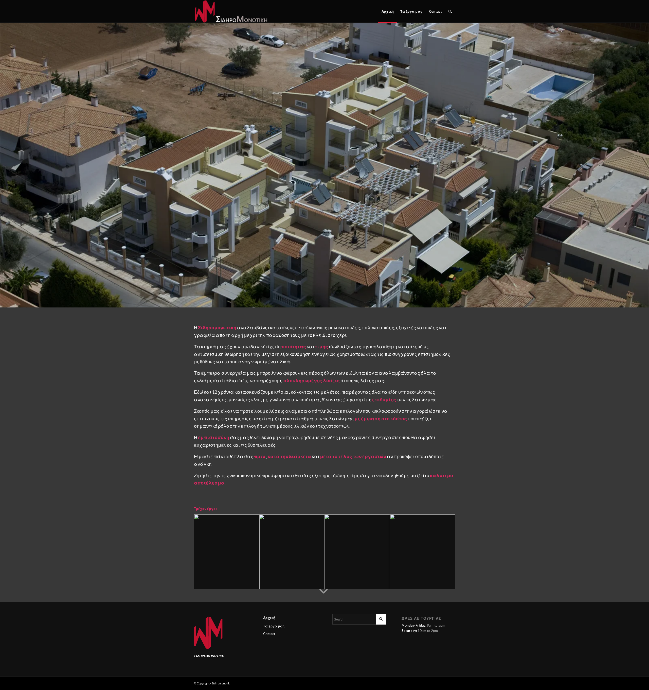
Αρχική (269, 618)
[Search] (450, 11)
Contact (269, 634)
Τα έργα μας (273, 626)
